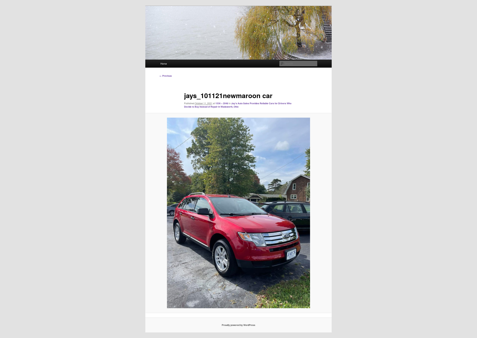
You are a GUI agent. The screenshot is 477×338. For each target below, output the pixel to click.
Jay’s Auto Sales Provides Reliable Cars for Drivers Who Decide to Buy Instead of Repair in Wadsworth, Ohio (237, 105)
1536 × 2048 (221, 103)
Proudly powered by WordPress (238, 325)
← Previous (165, 75)
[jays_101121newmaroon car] (238, 213)
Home (163, 63)
